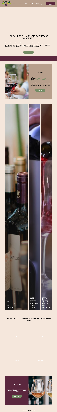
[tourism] (40, 336)
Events (8, 301)
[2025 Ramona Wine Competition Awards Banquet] (34, 207)
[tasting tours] (16, 360)
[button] (28, 52)
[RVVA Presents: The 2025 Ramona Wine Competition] (46, 207)
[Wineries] (16, 336)
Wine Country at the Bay (41, 77)
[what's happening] (40, 360)
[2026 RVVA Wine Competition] (16, 207)
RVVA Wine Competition (40, 78)
